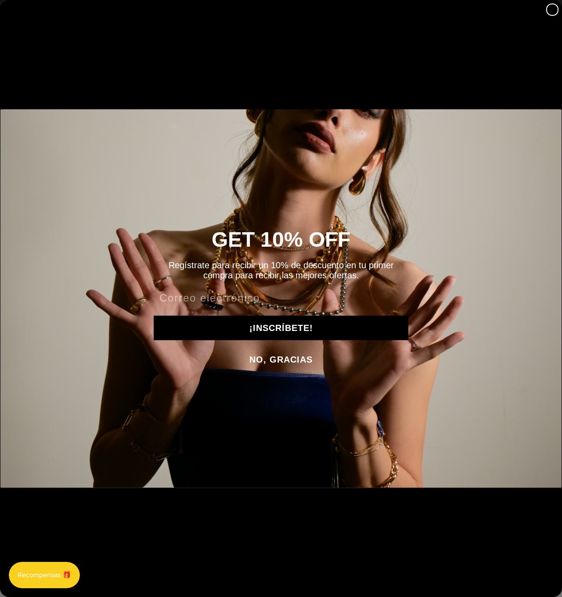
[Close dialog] (552, 9)
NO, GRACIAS (281, 359)
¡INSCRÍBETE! (281, 328)
